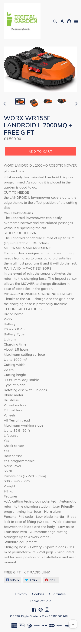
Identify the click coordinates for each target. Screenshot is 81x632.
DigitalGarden (30, 616)
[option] (20, 101)
